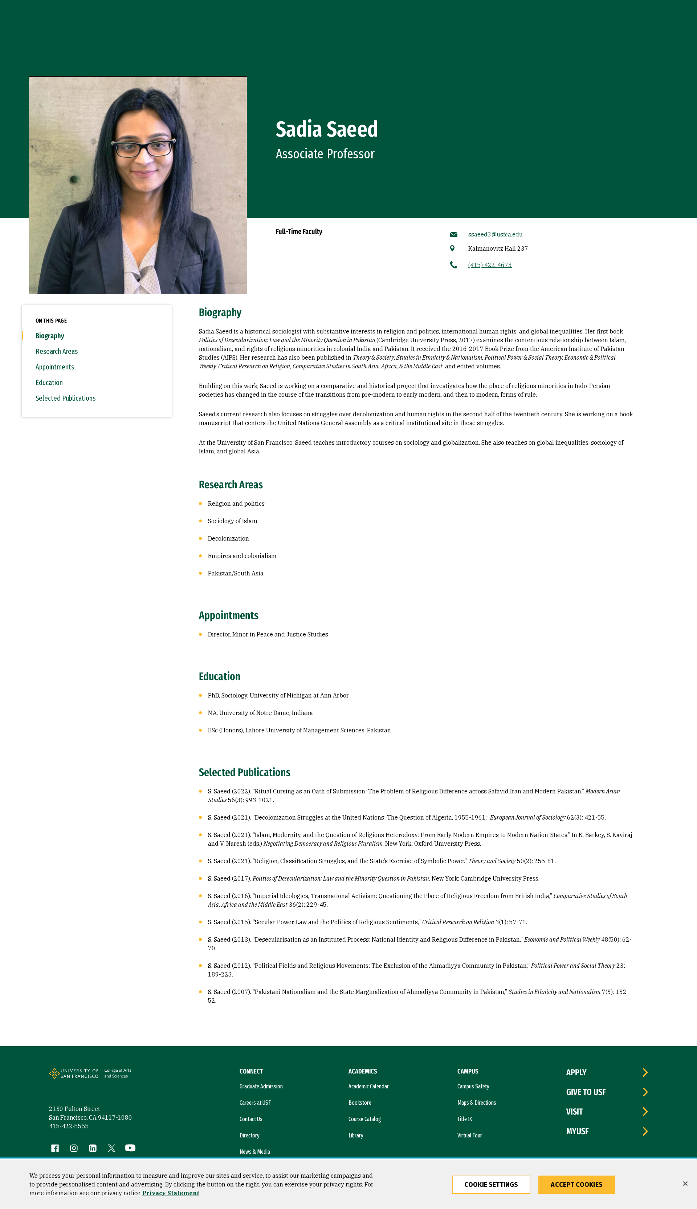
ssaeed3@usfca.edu (495, 234)
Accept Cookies (577, 1185)
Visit (574, 1111)
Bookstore (359, 1102)
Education (49, 382)
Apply (576, 1072)
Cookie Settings (491, 1185)
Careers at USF (255, 1102)
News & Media (255, 1151)
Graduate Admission (261, 1086)
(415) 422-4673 (490, 264)
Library (355, 1135)
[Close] (685, 1184)
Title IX (464, 1119)
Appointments (55, 367)
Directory (250, 1135)
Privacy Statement (170, 1193)
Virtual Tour (469, 1135)
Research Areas (57, 351)
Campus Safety (473, 1086)
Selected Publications (65, 398)
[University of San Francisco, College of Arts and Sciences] (128, 1076)
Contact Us (251, 1119)
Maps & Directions (476, 1102)
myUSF (577, 1131)
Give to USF (586, 1092)
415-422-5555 (69, 1126)
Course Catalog (364, 1119)
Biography (50, 335)
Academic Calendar (368, 1086)
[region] (348, 1184)
